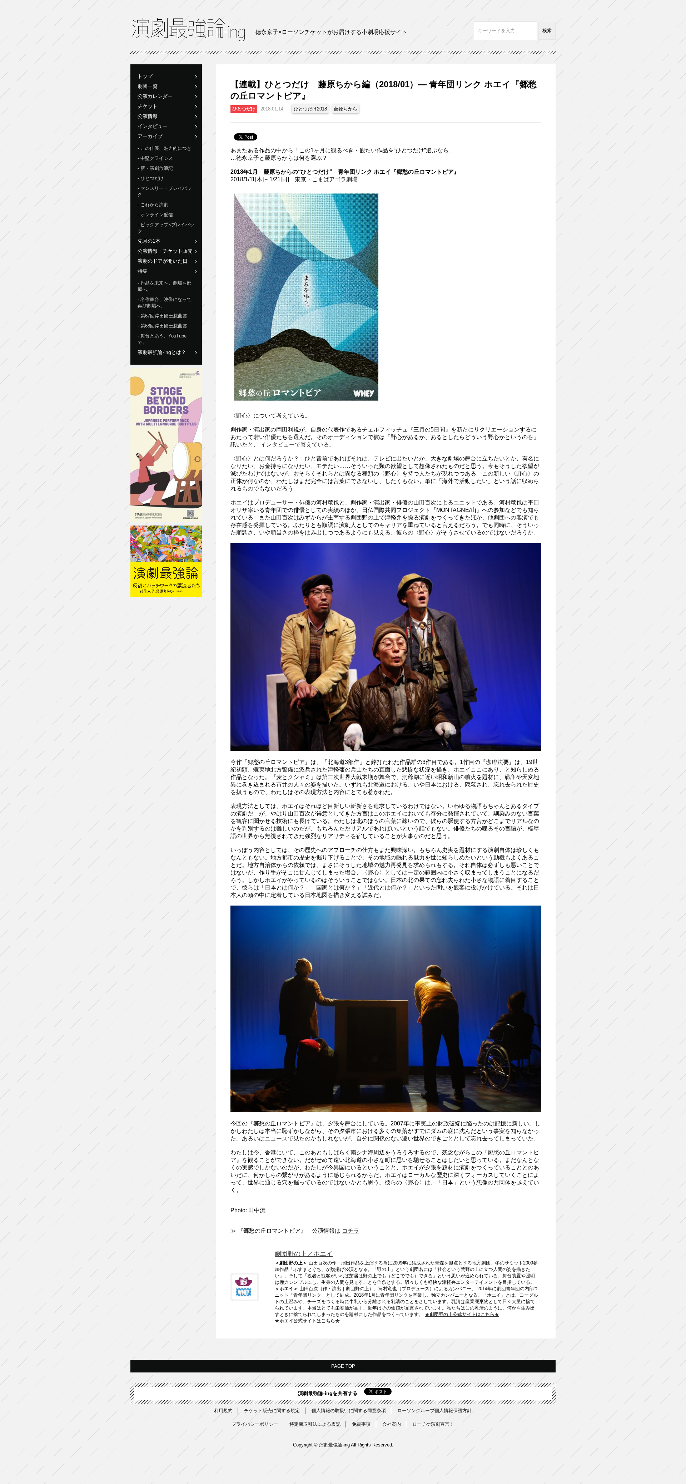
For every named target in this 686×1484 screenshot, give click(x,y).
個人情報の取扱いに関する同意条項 (349, 1410)
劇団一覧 (148, 86)
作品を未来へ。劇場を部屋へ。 (165, 286)
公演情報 (148, 116)
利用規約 (223, 1410)
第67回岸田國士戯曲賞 (163, 316)
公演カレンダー (155, 96)
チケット (148, 106)
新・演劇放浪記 (156, 168)
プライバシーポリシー (255, 1424)
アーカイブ (150, 136)
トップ (145, 76)
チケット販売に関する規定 (272, 1410)
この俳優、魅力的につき (166, 148)
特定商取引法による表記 (314, 1424)
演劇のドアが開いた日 (163, 261)
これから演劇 (154, 204)
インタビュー (153, 126)
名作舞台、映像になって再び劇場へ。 (165, 303)
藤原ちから (345, 109)
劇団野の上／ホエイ (304, 1253)
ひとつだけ (152, 178)
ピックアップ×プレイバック (166, 228)
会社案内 (391, 1424)
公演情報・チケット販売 (165, 251)
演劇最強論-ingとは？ (162, 352)
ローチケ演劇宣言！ (433, 1424)
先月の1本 (149, 241)
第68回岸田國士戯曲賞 (163, 326)
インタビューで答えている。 (297, 445)
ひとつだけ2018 (310, 109)
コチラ (350, 1231)
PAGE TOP (343, 1366)
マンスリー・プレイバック (165, 191)
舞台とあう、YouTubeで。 (162, 339)
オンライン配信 (156, 214)
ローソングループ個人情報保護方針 (434, 1410)
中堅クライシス (156, 158)
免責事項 (361, 1424)
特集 (143, 271)
